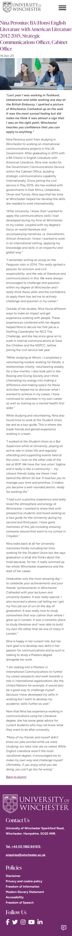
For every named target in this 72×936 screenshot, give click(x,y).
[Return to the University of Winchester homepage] (36, 804)
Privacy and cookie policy (24, 881)
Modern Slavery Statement (25, 892)
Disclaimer (13, 876)
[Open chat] (64, 928)
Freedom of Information (22, 886)
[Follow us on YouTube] (32, 922)
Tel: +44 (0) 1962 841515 (23, 846)
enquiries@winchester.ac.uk (26, 855)
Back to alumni (16, 777)
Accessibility (15, 897)
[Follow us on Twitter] (16, 922)
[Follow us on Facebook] (8, 922)
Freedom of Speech (20, 902)
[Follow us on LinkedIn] (40, 922)
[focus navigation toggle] (62, 8)
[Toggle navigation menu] (62, 8)
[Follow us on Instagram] (24, 922)
